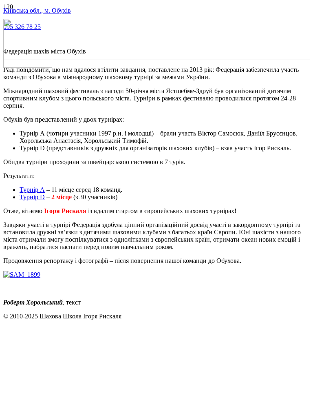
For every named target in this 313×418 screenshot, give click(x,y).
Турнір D (32, 196)
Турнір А (32, 189)
